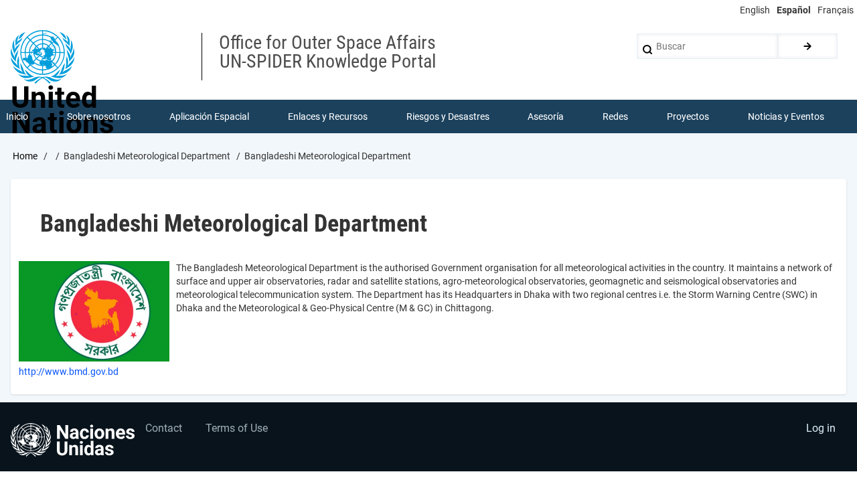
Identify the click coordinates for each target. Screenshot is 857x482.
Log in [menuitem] (821, 428)
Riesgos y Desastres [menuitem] (447, 116)
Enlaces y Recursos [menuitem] (328, 116)
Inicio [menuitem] (17, 116)
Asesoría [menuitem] (546, 116)
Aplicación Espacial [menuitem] (209, 116)
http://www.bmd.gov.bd (69, 371)
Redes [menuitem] (615, 116)
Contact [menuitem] (163, 428)
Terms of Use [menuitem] (237, 428)
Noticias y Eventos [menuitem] (786, 116)
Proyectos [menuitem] (688, 116)
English (755, 10)
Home (25, 156)
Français (835, 10)
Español (794, 10)
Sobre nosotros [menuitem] (99, 116)
